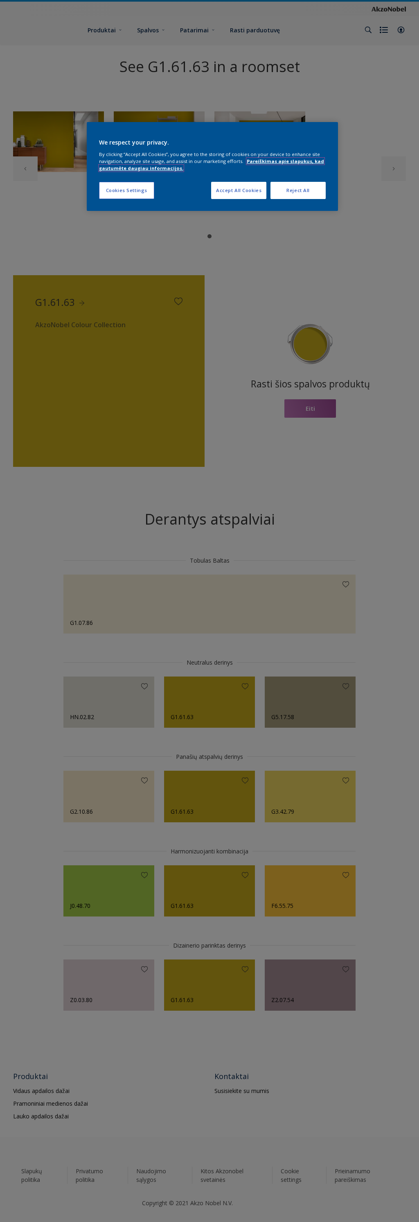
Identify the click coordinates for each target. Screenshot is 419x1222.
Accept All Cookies (238, 190)
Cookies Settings (126, 190)
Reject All (298, 190)
